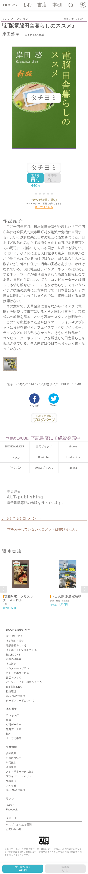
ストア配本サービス (17, 672)
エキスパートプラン (17, 668)
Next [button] (84, 589)
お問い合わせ (13, 829)
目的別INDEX (14, 686)
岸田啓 (8, 34)
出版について (13, 757)
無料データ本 (13, 729)
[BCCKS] (10, 5)
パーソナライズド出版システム (24, 682)
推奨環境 (11, 691)
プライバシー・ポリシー (20, 776)
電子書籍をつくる (16, 645)
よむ (27, 4)
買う (35, 178)
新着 (8, 720)
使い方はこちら (44, 207)
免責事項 (11, 780)
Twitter (9, 805)
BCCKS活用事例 (15, 695)
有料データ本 (13, 724)
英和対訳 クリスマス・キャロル (18, 598)
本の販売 (11, 663)
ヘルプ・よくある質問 (19, 824)
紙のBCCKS (13, 654)
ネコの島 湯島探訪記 (66, 596)
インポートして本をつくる (21, 649)
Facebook (12, 809)
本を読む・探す (15, 640)
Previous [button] (3, 589)
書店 (42, 4)
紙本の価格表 (13, 659)
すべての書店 (13, 738)
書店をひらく (13, 677)
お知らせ (11, 785)
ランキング (12, 715)
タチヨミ (44, 167)
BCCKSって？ (14, 636)
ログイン (83, 5)
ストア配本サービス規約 (20, 771)
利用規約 (11, 762)
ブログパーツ (44, 418)
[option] (20, 583)
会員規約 (11, 767)
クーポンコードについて (20, 700)
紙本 (8, 733)
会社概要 (11, 753)
